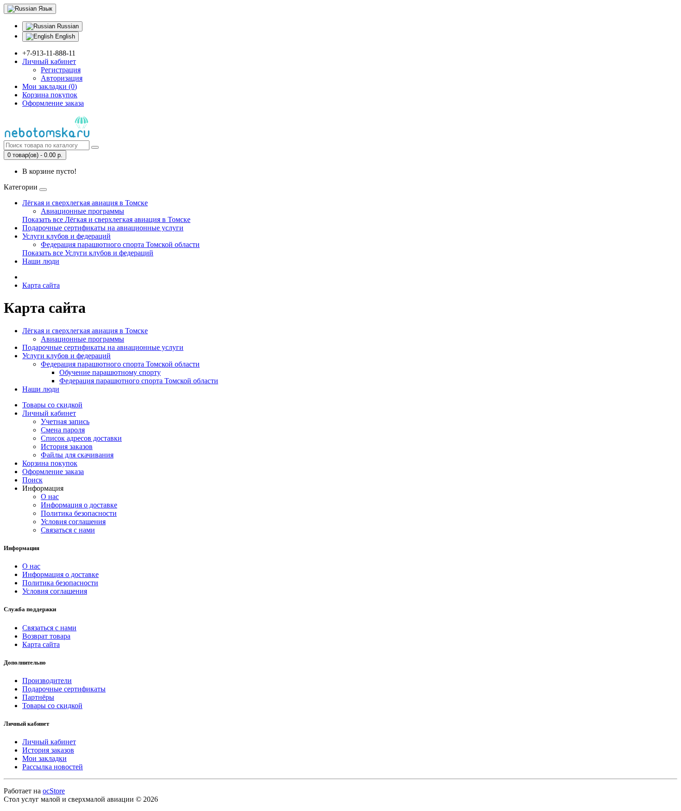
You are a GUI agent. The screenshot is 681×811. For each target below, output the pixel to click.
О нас (50, 497)
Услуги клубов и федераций (66, 236)
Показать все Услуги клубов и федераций (87, 253)
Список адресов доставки (81, 438)
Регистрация (61, 70)
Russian (67, 26)
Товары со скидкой (52, 405)
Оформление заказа (53, 471)
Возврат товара (46, 636)
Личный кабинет (49, 413)
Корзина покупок (49, 463)
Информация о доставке (79, 505)
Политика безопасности (79, 513)
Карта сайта (41, 285)
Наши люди (40, 261)
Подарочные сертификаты (64, 689)
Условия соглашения (73, 522)
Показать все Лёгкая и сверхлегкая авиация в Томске (106, 219)
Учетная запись (65, 421)
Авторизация (61, 78)
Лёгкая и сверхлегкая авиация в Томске (85, 203)
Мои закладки (44, 758)
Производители (47, 680)
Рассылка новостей (52, 767)
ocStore (54, 791)
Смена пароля (63, 430)
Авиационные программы (82, 211)
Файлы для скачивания (77, 455)
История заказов (67, 446)
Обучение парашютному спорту (110, 372)
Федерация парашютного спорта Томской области (120, 244)
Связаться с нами (68, 530)
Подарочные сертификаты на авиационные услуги (102, 228)
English (64, 36)
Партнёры (38, 697)
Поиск (32, 480)
